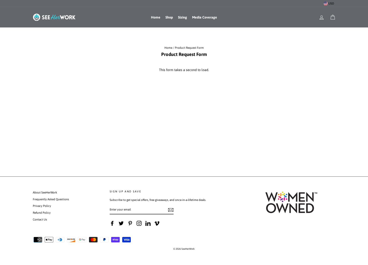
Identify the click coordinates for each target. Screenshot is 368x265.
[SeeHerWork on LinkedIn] (148, 223)
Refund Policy (42, 212)
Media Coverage (204, 17)
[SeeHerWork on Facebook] (112, 223)
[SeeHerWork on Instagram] (139, 223)
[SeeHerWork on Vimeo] (157, 223)
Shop (169, 17)
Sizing (182, 17)
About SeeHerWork (45, 192)
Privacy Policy (42, 206)
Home (155, 17)
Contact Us (40, 219)
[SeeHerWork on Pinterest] (130, 223)
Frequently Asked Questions (51, 199)
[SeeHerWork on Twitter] (121, 223)
